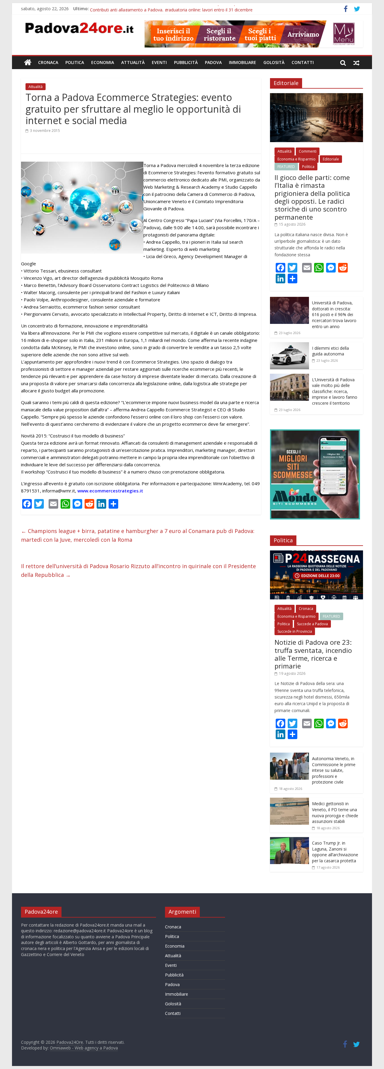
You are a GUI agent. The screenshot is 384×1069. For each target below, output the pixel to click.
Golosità (273, 62)
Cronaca (48, 62)
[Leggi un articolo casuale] (356, 62)
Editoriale (331, 159)
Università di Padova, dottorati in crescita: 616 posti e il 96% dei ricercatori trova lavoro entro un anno (334, 314)
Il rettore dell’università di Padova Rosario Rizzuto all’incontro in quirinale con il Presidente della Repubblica (138, 570)
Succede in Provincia (295, 631)
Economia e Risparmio (297, 159)
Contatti (303, 62)
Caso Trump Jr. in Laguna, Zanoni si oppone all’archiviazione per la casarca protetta (335, 851)
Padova (213, 62)
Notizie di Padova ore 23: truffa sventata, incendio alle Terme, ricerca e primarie (313, 654)
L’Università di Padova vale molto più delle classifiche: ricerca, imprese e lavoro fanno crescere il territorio (334, 391)
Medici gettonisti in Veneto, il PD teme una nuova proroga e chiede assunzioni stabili (335, 812)
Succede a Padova (312, 623)
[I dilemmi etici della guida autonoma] (289, 345)
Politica (74, 62)
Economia (102, 62)
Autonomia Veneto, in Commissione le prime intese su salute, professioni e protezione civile (334, 770)
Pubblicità (186, 62)
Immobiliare (242, 62)
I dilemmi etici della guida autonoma (330, 351)
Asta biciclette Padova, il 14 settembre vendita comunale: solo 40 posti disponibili (169, 8)
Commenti (307, 151)
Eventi (159, 62)
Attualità (133, 62)
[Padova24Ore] (27, 62)
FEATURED (286, 166)
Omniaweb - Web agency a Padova (84, 1048)
